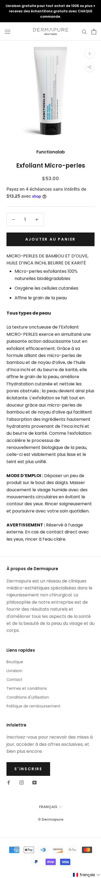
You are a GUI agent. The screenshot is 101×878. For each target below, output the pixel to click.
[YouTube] (34, 782)
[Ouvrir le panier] (94, 31)
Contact (14, 679)
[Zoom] (89, 53)
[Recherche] (84, 31)
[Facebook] (8, 782)
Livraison (14, 670)
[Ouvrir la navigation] (7, 31)
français (48, 806)
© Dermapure (50, 819)
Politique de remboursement (33, 706)
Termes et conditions (26, 688)
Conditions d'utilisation (27, 697)
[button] (86, 875)
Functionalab (50, 152)
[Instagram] (21, 782)
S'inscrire (28, 769)
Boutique (14, 662)
